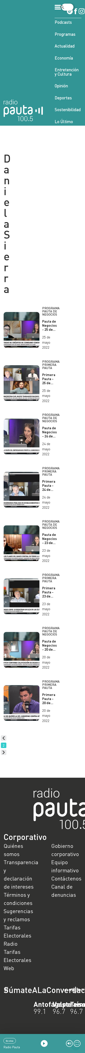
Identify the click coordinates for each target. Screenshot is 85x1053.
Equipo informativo (65, 866)
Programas (65, 34)
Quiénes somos (13, 849)
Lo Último (64, 121)
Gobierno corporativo (65, 849)
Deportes (63, 97)
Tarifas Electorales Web (17, 959)
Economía (64, 57)
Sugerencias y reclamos (18, 915)
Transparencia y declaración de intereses (19, 874)
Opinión (61, 85)
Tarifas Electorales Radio (17, 935)
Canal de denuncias (63, 890)
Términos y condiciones (18, 898)
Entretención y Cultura (67, 72)
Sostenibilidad (68, 109)
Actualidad (65, 45)
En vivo (9, 1040)
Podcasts (63, 22)
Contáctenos (66, 878)
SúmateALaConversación (30, 990)
